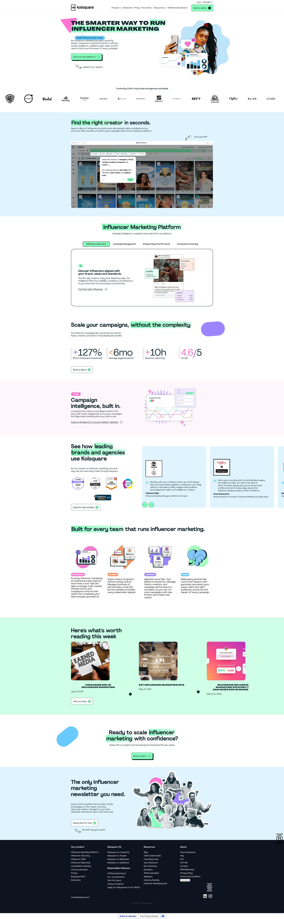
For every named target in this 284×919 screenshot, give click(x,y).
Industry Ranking (151, 880)
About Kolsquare (188, 852)
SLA (182, 859)
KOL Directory (150, 866)
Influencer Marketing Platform (85, 852)
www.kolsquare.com (80, 897)
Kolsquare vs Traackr (117, 855)
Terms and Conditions (190, 876)
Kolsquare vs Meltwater (118, 859)
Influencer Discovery (80, 855)
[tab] (96, 244)
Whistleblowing (187, 869)
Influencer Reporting (80, 862)
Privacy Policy (186, 873)
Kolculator (148, 869)
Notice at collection (128, 916)
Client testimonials (152, 855)
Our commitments (116, 877)
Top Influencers (151, 862)
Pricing (74, 873)
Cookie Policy (185, 880)
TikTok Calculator (151, 873)
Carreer (184, 862)
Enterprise (76, 880)
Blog (146, 852)
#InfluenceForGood (116, 873)
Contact (184, 866)
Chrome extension (79, 869)
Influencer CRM (78, 859)
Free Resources (151, 859)
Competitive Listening (81, 866)
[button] (208, 2)
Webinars (148, 876)
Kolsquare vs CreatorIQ (118, 852)
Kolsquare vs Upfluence (118, 862)
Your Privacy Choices (149, 916)
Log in (199, 2)
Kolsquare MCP (78, 876)
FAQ (182, 855)
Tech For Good (114, 880)
